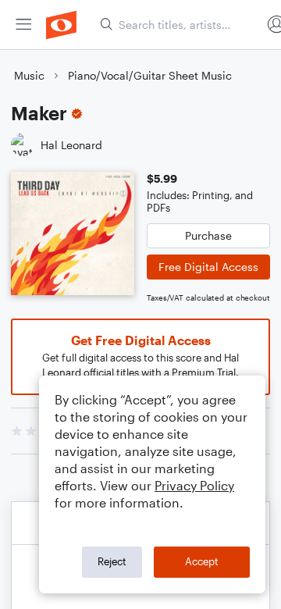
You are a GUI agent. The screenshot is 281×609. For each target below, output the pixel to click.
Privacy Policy (194, 485)
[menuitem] (23, 24)
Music (29, 75)
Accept (202, 561)
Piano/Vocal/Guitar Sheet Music (150, 75)
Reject (112, 561)
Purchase (208, 235)
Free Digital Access (208, 266)
